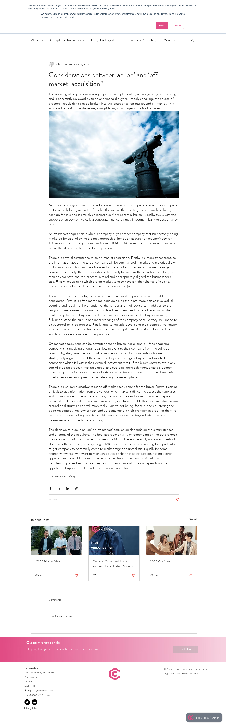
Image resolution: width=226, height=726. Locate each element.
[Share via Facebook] (50, 488)
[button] (192, 40)
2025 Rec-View (160, 561)
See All (193, 519)
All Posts (37, 40)
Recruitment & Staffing (140, 40)
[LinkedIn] (34, 702)
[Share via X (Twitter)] (59, 488)
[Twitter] (27, 702)
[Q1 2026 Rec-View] (56, 540)
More (167, 40)
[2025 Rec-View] (171, 540)
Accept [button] (162, 25)
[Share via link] (76, 488)
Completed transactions (67, 40)
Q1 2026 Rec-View (47, 561)
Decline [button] (177, 25)
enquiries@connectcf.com (40, 690)
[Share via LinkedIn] (67, 488)
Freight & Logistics (104, 40)
